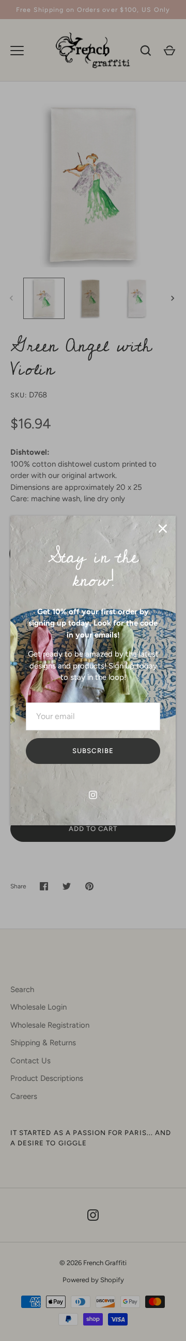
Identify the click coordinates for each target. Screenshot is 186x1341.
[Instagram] (93, 795)
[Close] (162, 528)
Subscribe (92, 751)
